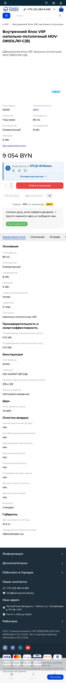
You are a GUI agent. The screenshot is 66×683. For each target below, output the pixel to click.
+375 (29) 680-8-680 (39, 9)
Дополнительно (15, 563)
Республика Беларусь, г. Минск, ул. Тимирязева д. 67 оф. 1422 (34, 608)
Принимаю (55, 677)
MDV (36, 109)
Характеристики (14, 237)
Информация (13, 553)
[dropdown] (5, 3)
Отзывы (55, 237)
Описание (38, 237)
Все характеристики (14, 145)
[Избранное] (46, 3)
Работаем (10, 621)
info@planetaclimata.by (20, 593)
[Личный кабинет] (60, 3)
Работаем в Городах (18, 572)
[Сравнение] (53, 3)
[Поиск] (60, 15)
